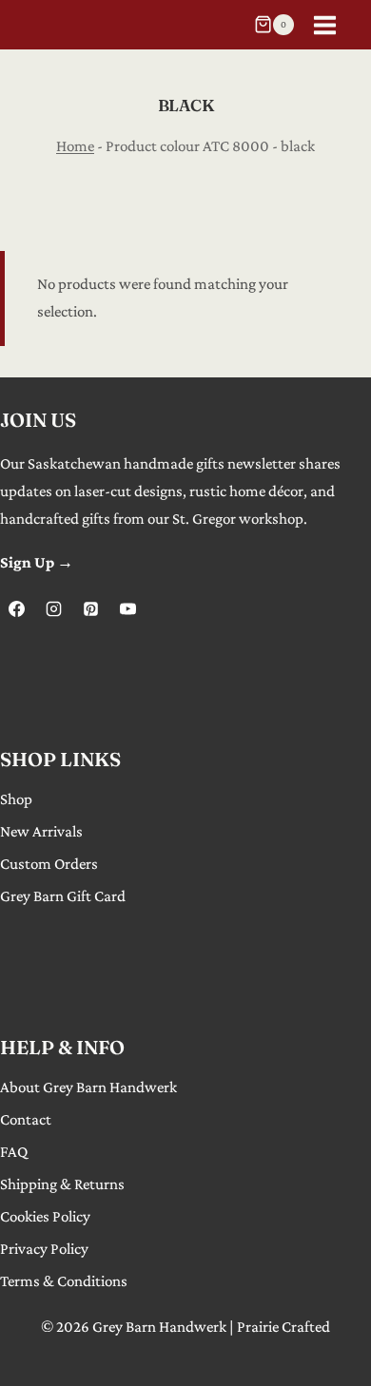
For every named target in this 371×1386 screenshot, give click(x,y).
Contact (25, 1119)
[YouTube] (127, 608)
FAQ (14, 1152)
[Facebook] (16, 608)
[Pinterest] (90, 608)
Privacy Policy (44, 1249)
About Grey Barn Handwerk (88, 1087)
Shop (16, 799)
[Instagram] (53, 608)
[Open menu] (324, 25)
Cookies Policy (45, 1216)
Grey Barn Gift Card (63, 896)
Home (75, 146)
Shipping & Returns (62, 1184)
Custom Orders (49, 864)
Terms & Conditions (63, 1281)
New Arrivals (41, 831)
